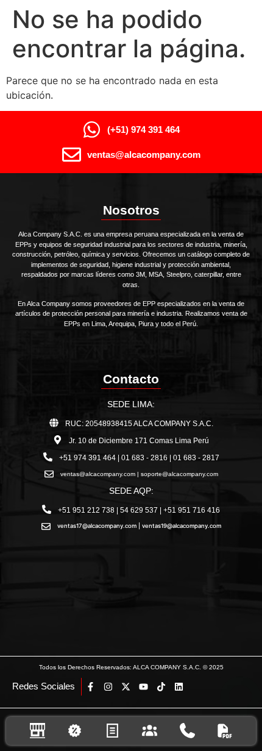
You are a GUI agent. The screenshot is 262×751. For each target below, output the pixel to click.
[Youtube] (143, 687)
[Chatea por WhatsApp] (240, 696)
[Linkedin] (179, 687)
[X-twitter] (126, 687)
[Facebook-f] (90, 687)
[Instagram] (108, 687)
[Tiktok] (161, 687)
